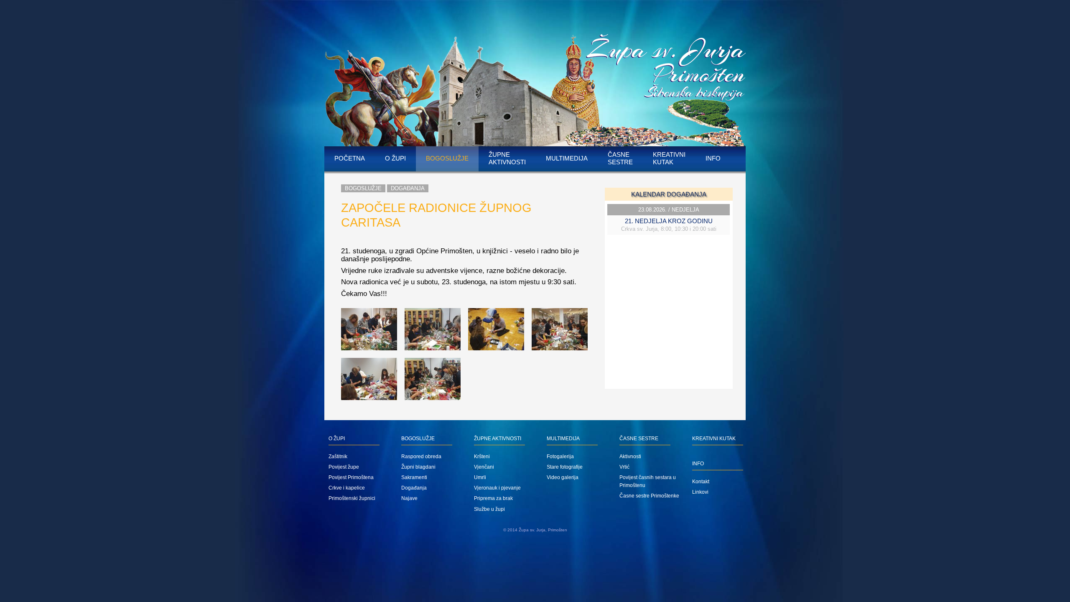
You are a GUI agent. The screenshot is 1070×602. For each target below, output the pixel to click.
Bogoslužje (447, 158)
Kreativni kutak (669, 158)
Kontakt (700, 482)
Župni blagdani (418, 467)
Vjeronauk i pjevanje (497, 488)
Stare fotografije (565, 467)
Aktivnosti (630, 456)
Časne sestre (620, 158)
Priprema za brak (493, 498)
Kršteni (482, 456)
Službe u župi (489, 509)
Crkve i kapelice (347, 488)
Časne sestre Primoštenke (649, 496)
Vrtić (624, 467)
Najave (409, 498)
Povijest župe (344, 467)
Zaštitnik (338, 456)
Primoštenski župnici (352, 498)
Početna (349, 158)
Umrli (480, 477)
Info (713, 158)
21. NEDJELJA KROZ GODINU (669, 220)
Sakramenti (414, 477)
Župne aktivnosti (507, 158)
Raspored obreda (421, 456)
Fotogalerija (560, 456)
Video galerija (562, 477)
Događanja (408, 188)
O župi (395, 158)
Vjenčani (484, 467)
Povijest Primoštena (351, 477)
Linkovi (700, 492)
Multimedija (567, 158)
